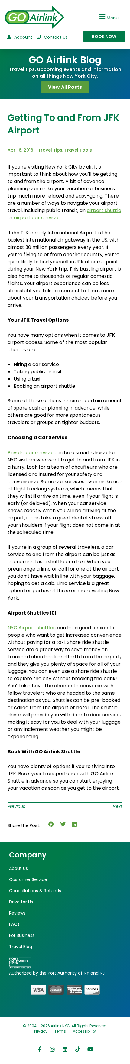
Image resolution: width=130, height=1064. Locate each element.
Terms (60, 1031)
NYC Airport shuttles (32, 627)
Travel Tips (50, 150)
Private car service (30, 452)
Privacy (40, 1031)
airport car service (36, 217)
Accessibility (84, 1031)
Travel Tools (78, 150)
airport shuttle (104, 210)
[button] (108, 16)
